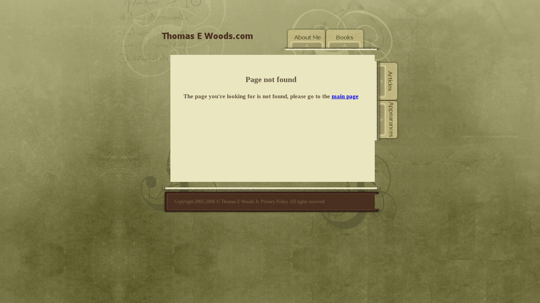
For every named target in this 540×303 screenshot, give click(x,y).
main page (345, 96)
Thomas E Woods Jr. (240, 201)
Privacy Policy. (275, 201)
